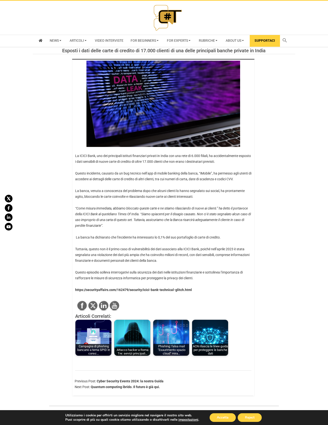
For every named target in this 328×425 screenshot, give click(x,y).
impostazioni (188, 420)
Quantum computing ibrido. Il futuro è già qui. (125, 387)
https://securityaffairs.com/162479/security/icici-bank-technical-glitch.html (133, 290)
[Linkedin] (8, 217)
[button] (286, 41)
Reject (250, 417)
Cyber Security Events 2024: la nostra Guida (130, 381)
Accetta (223, 417)
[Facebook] (8, 208)
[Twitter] (8, 198)
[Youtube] (8, 226)
